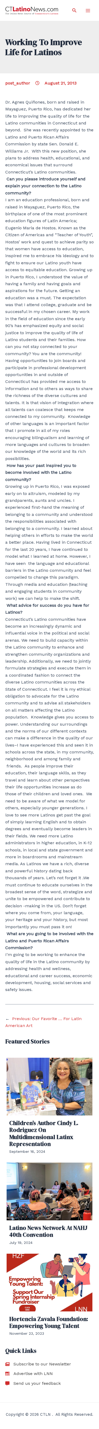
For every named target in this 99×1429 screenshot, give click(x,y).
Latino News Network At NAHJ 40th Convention (48, 1231)
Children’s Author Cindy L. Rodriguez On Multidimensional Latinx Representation (43, 1133)
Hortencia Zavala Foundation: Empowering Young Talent (48, 1322)
